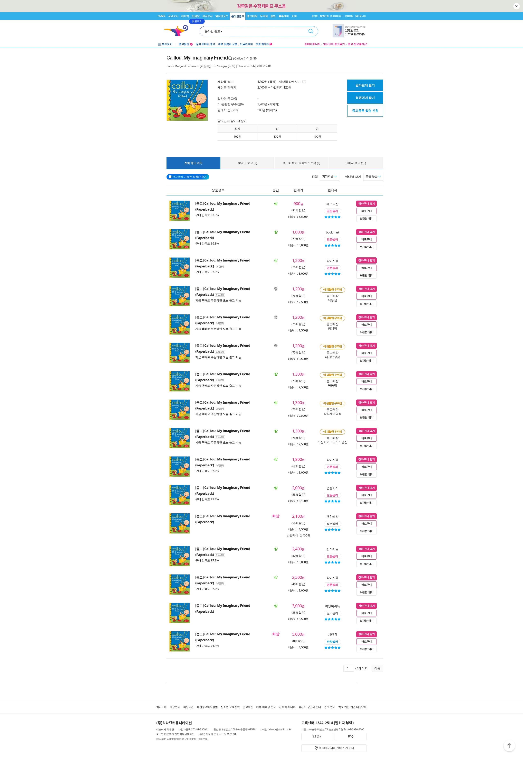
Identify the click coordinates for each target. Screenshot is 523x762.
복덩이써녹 (332, 606)
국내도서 (173, 16)
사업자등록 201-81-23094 (192, 729)
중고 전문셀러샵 (357, 44)
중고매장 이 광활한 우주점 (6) (301, 163)
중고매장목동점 (332, 298)
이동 (377, 668)
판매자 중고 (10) (355, 163)
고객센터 (349, 16)
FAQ (350, 736)
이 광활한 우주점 (332, 289)
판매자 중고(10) (228, 110)
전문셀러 (332, 211)
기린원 (332, 634)
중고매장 (252, 16)
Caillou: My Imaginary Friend (197, 58)
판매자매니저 (313, 44)
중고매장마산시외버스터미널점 (332, 440)
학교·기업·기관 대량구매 (352, 707)
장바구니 (360, 16)
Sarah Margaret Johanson (183, 66)
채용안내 (175, 707)
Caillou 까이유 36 (245, 58)
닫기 (517, 6)
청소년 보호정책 (230, 707)
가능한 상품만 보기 (189, 176)
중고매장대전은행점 (332, 354)
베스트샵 (332, 204)
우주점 (264, 16)
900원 (261, 110)
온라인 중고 (212, 31)
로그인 (315, 16)
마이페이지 (335, 16)
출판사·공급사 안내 (310, 707)
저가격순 (328, 176)
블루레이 (284, 16)
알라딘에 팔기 (365, 85)
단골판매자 (246, 44)
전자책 (185, 16)
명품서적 (332, 488)
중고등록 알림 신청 (365, 110)
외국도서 (207, 16)
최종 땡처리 (264, 44)
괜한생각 (332, 516)
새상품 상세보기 (290, 81)
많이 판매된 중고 (205, 44)
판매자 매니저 (287, 707)
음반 (273, 16)
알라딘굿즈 (221, 16)
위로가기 (509, 746)
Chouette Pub (246, 66)
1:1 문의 (317, 736)
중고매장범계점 (332, 326)
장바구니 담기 (366, 203)
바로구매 (366, 210)
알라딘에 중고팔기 (334, 44)
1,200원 (262, 104)
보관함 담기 (366, 218)
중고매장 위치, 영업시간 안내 (336, 748)
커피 (294, 16)
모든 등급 (372, 176)
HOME (161, 15)
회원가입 (324, 16)
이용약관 (188, 707)
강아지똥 (332, 261)
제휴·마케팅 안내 (266, 707)
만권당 (196, 16)
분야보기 (167, 44)
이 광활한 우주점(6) (231, 104)
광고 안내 (329, 707)
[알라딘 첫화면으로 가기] (178, 31)
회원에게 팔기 (365, 97)
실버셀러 (332, 523)
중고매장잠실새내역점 (332, 411)
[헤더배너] (350, 30)
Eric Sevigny (219, 66)
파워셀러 (332, 641)
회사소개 (161, 707)
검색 (311, 31)
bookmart (332, 232)
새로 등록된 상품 (227, 44)
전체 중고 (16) (193, 163)
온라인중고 (237, 16)
